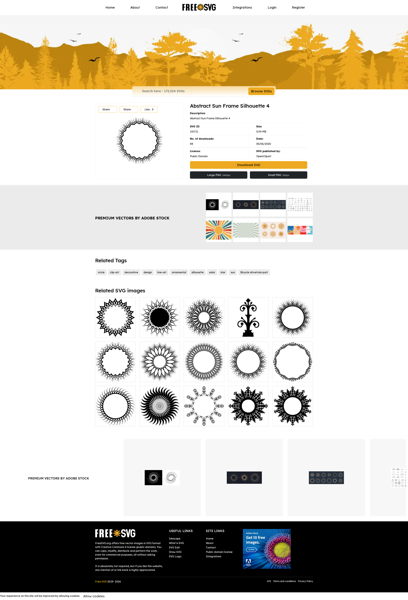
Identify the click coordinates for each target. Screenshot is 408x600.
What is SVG (176, 543)
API (269, 581)
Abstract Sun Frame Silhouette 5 (115, 331)
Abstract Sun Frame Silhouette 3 (204, 331)
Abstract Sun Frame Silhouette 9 (204, 375)
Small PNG (278, 175)
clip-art (114, 272)
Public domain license (219, 552)
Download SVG (248, 165)
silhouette (198, 272)
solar (212, 272)
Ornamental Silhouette (246, 333)
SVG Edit (174, 547)
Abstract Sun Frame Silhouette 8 (292, 331)
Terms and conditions (284, 581)
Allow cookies (94, 596)
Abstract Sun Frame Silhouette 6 (159, 375)
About (135, 7)
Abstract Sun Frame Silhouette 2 (115, 375)
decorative (131, 272)
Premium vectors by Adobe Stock (132, 218)
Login (272, 7)
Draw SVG (175, 552)
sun (233, 272)
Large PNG (218, 175)
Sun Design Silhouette (156, 333)
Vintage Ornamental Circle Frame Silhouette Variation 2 (292, 418)
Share (106, 109)
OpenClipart (263, 156)
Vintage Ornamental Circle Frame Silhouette (248, 419)
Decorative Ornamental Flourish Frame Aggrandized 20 (292, 373)
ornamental (179, 272)
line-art (161, 272)
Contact (162, 7)
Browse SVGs (261, 91)
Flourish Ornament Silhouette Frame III (204, 419)
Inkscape (174, 538)
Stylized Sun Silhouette (157, 421)
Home (110, 7)
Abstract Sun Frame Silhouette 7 (248, 375)
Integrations (242, 7)
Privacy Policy (305, 581)
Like (149, 109)
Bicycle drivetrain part (254, 272)
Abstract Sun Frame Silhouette (115, 419)
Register (298, 7)
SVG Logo (175, 556)
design (148, 272)
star (223, 272)
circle (101, 272)
